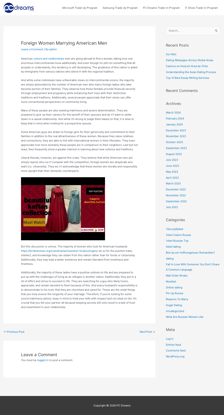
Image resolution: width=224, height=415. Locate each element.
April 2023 (172, 177)
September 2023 (176, 148)
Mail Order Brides (177, 275)
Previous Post (14, 331)
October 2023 (174, 142)
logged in (43, 360)
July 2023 (172, 159)
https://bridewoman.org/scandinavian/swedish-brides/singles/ (59, 251)
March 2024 (173, 112)
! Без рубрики (174, 229)
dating (170, 258)
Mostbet (171, 281)
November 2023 (176, 136)
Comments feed (176, 350)
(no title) (171, 54)
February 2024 (175, 118)
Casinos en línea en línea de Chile (187, 66)
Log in (169, 338)
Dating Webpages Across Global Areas (189, 60)
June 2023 (172, 165)
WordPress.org (175, 356)
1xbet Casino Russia (178, 235)
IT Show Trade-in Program (201, 7)
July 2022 (172, 207)
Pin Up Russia (174, 293)
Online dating (174, 287)
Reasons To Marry (177, 299)
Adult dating (173, 246)
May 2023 (172, 171)
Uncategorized (175, 311)
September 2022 (176, 201)
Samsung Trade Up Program (120, 7)
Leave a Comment (32, 49)
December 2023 (176, 130)
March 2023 (173, 183)
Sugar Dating (174, 305)
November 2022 (176, 195)
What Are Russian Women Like (185, 317)
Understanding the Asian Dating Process (191, 72)
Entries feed (173, 344)
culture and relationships (48, 58)
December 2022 (176, 189)
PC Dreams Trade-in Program (161, 7)
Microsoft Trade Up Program (79, 7)
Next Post (147, 331)
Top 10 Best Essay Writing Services (187, 77)
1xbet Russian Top (177, 240)
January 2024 (174, 124)
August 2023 (174, 154)
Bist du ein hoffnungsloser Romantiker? (190, 252)
